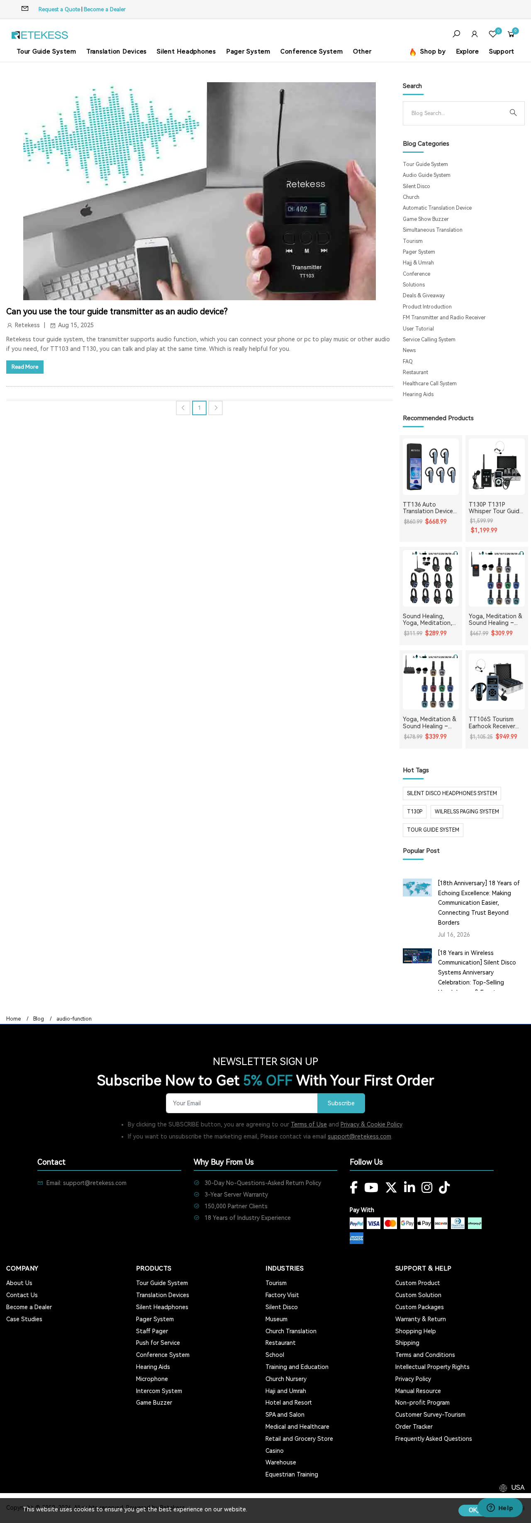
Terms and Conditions (425, 1355)
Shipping (407, 1342)
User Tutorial (418, 329)
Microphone (152, 1379)
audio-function (74, 1019)
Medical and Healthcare (297, 1426)
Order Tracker (414, 1426)
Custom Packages (419, 1307)
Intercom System (159, 1391)
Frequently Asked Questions (433, 1438)
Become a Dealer (105, 9)
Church (411, 197)
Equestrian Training (292, 1474)
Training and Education (297, 1367)
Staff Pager (152, 1331)
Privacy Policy (413, 1379)
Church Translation (291, 1331)
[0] (492, 35)
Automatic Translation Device (437, 208)
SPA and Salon (285, 1414)
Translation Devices (116, 51)
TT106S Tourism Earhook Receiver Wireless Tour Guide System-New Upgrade (496, 723)
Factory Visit (282, 1295)
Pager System (248, 51)
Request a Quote (59, 9)
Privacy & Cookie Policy (371, 1124)
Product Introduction (427, 307)
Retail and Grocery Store (299, 1438)
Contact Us (22, 1295)
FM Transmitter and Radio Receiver (444, 318)
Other (362, 51)
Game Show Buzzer (426, 219)
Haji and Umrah (286, 1391)
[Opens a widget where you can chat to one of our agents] (500, 1508)
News (409, 350)
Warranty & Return (420, 1319)
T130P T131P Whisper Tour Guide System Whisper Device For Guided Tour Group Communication (496, 508)
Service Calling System (429, 340)
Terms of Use (309, 1124)
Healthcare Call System (430, 384)
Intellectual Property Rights (432, 1367)
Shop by (432, 51)
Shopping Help (415, 1331)
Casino (275, 1450)
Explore (467, 51)
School (275, 1355)
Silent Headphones (186, 51)
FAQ (408, 362)
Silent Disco (416, 186)
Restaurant (415, 372)
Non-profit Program (422, 1402)
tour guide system (433, 830)
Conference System (311, 51)
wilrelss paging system (467, 812)
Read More (25, 367)
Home (13, 1019)
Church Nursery (286, 1379)
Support (501, 51)
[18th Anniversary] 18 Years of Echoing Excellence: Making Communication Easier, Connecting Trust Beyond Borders (479, 903)
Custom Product (417, 1283)
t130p (414, 812)
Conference (416, 274)
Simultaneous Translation (433, 230)
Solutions (414, 285)
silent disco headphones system (452, 793)
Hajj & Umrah (418, 263)
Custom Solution (418, 1295)
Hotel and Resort (289, 1402)
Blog (38, 1019)
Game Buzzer (154, 1402)
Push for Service (158, 1342)
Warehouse (281, 1462)
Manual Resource (418, 1391)
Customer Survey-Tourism (430, 1414)
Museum (276, 1319)
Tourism (413, 241)
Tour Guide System (46, 51)
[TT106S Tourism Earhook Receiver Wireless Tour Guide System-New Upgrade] (497, 682)
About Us (19, 1283)
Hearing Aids (418, 394)
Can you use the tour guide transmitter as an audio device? (117, 311)
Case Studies (24, 1319)
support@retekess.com (359, 1136)
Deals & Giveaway (424, 296)
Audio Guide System (427, 175)
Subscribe (341, 1103)
